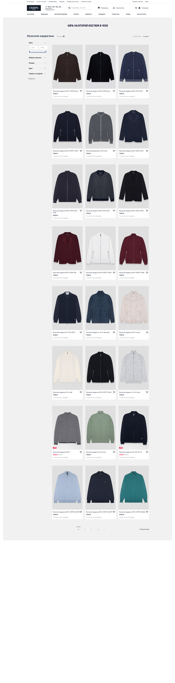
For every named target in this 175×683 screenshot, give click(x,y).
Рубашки (101, 14)
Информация (53, 1)
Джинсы (88, 14)
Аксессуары (141, 14)
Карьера (62, 1)
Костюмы (30, 14)
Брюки (76, 14)
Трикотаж (115, 14)
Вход (146, 1)
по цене (146, 36)
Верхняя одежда (61, 14)
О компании (30, 1)
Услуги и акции (41, 1)
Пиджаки (44, 14)
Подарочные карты (73, 1)
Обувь (128, 14)
